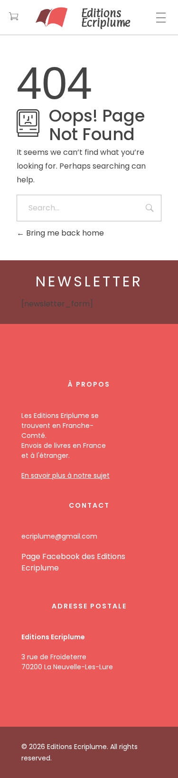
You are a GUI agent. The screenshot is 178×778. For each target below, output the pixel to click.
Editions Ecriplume (106, 17)
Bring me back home (64, 233)
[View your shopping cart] (13, 17)
